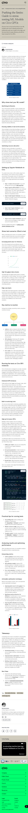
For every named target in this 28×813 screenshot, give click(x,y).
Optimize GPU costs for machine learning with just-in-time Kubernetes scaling (13, 748)
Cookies (3, 807)
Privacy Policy (4, 805)
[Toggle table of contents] (26, 806)
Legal (3, 802)
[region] (14, 749)
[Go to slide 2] (23, 743)
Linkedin (16, 802)
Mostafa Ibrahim (9, 49)
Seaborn (15, 535)
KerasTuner (15, 677)
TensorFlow (9, 523)
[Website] (6, 717)
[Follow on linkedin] (3, 717)
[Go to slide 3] (24, 743)
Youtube (16, 807)
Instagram (17, 800)
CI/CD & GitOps (20, 693)
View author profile (6, 719)
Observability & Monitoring (10, 693)
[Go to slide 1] (21, 743)
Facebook (17, 805)
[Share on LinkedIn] (15, 731)
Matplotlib (9, 535)
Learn (3, 8)
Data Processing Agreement (7, 809)
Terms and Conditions (6, 804)
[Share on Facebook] (11, 731)
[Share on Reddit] (3, 731)
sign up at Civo (19, 185)
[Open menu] (25, 2)
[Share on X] (7, 731)
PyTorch (16, 523)
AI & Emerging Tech (6, 695)
